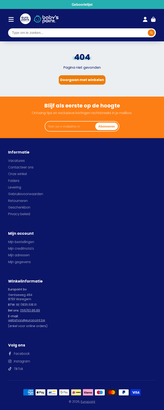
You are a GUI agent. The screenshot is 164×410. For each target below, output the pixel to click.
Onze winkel (17, 174)
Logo (25, 19)
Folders (13, 180)
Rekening (145, 19)
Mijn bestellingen (21, 242)
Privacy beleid (19, 214)
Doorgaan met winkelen (82, 79)
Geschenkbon (19, 207)
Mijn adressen (19, 255)
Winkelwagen (153, 19)
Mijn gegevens (19, 262)
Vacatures (16, 160)
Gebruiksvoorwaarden (25, 194)
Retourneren (18, 200)
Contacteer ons (21, 167)
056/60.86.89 (30, 310)
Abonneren (106, 126)
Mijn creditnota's (21, 248)
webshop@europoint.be (26, 320)
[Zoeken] (151, 32)
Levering (14, 187)
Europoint (88, 402)
